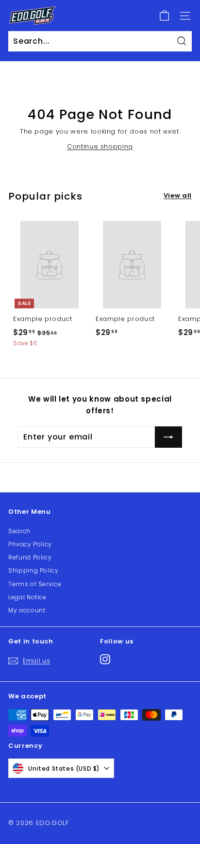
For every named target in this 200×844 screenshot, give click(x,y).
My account (27, 610)
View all (178, 195)
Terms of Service (34, 584)
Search (19, 531)
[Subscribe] (168, 437)
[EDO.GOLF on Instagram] (105, 659)
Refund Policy (29, 557)
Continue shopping (100, 146)
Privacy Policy (30, 544)
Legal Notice (27, 597)
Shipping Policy (33, 570)
